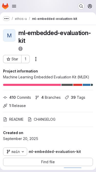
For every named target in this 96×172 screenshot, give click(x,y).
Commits (20, 97)
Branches (51, 97)
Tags (78, 97)
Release (17, 105)
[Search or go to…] (81, 6)
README (16, 119)
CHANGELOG (45, 119)
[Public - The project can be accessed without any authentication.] (20, 49)
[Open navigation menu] (14, 6)
